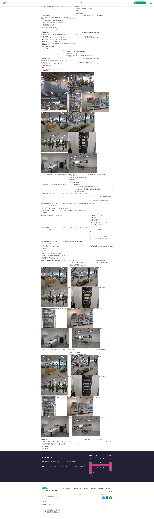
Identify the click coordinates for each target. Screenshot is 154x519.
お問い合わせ (91, 494)
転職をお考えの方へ (103, 2)
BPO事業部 (130, 2)
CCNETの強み (94, 2)
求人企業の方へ (113, 2)
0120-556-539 (52, 466)
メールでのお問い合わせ (78, 466)
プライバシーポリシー (100, 494)
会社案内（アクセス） (82, 494)
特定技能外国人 (122, 2)
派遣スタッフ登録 (141, 2)
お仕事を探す (86, 2)
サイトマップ (109, 494)
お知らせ (74, 494)
